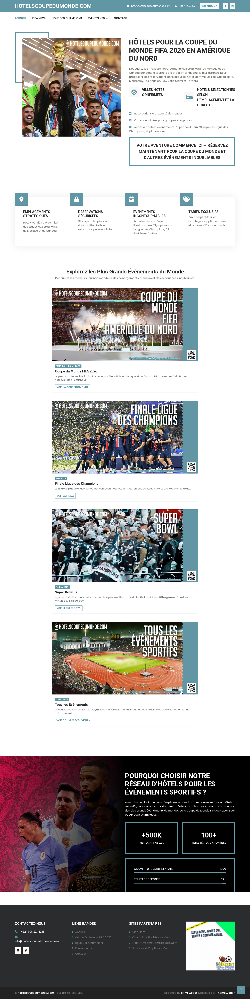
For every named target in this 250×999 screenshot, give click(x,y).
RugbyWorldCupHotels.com (151, 948)
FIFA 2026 (39, 18)
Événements (96, 18)
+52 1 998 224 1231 (32, 932)
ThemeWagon (225, 993)
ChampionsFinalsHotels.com (151, 937)
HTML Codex (189, 993)
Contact (121, 18)
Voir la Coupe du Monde (72, 387)
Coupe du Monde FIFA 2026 (93, 937)
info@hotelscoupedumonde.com (37, 941)
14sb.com (138, 932)
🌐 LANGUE (208, 6)
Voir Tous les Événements (73, 720)
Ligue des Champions (67, 18)
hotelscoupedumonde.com (36, 993)
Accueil (20, 18)
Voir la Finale (65, 495)
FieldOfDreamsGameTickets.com (154, 943)
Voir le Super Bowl (68, 608)
